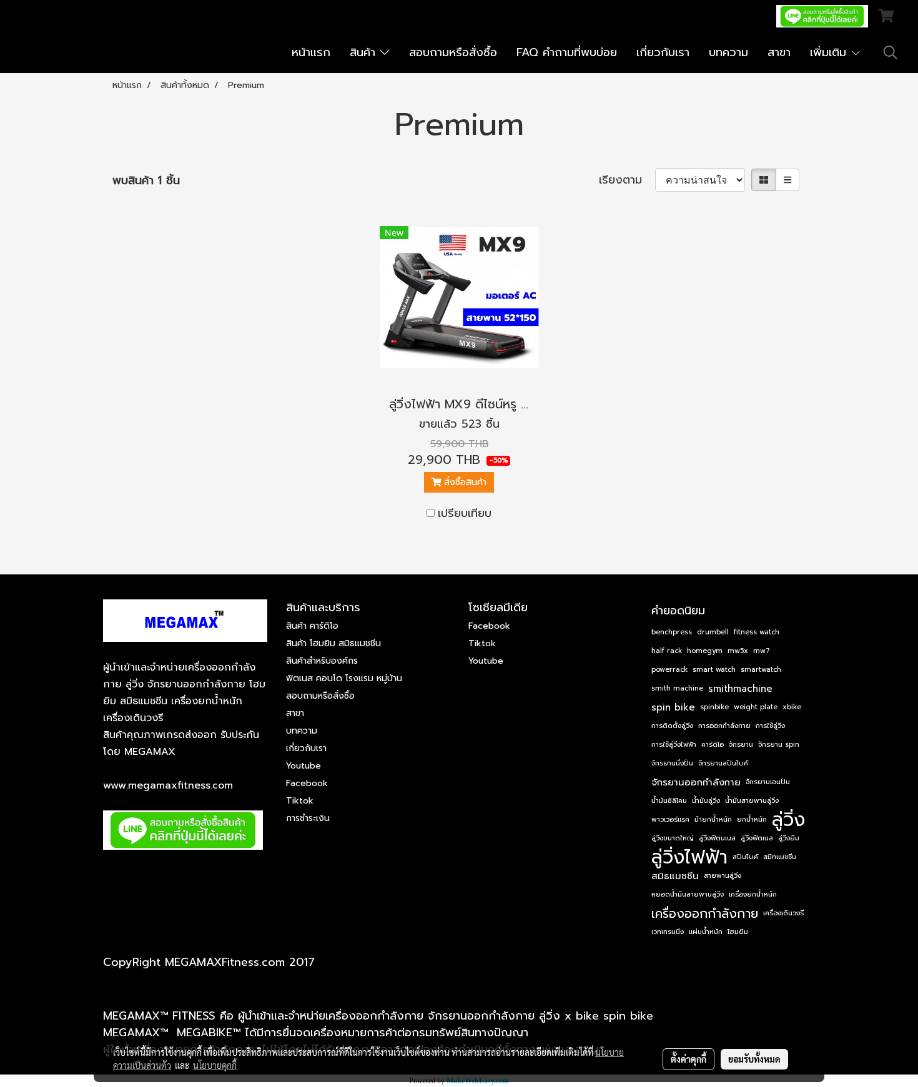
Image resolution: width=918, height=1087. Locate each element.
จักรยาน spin (778, 744)
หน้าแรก (311, 52)
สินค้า (365, 52)
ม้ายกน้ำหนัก (713, 819)
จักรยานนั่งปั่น (672, 763)
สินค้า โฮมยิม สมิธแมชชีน (333, 643)
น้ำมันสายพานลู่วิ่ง (752, 800)
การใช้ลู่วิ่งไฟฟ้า (673, 744)
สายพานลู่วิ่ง (722, 875)
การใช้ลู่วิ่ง (770, 726)
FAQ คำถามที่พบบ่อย (566, 52)
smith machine (677, 688)
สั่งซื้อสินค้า (463, 482)
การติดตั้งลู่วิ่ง (672, 726)
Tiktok (299, 800)
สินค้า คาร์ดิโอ (312, 625)
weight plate (755, 707)
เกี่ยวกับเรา (662, 52)
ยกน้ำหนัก (752, 819)
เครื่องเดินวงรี (783, 913)
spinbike (714, 707)
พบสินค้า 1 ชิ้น (146, 180)
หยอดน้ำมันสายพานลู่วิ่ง (687, 894)
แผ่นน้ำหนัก (706, 932)
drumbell (713, 632)
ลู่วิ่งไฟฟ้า (689, 857)
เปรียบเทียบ (464, 513)
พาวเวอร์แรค (670, 819)
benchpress (671, 632)
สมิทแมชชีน (779, 857)
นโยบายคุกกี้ (215, 1065)
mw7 (761, 651)
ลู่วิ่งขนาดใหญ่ (672, 838)
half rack (666, 651)
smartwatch (761, 669)
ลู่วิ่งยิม (788, 838)
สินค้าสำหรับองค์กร (322, 660)
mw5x (738, 651)
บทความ (728, 52)
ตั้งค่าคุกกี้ (688, 1059)
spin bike (673, 707)
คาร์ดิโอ (712, 744)
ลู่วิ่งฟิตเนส (757, 838)
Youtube (303, 765)
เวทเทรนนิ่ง (667, 932)
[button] (890, 52)
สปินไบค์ (745, 857)
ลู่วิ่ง (788, 819)
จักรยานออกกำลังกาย (696, 782)
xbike (791, 707)
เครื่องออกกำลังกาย (704, 913)
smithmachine (740, 689)
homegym (705, 651)
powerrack (669, 669)
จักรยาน (741, 744)
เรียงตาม (627, 180)
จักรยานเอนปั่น (768, 782)
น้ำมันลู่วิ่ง (706, 800)
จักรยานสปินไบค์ (723, 763)
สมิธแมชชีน (675, 876)
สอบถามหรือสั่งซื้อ (453, 52)
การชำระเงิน (308, 818)
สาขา (779, 52)
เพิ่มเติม (830, 52)
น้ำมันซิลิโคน (669, 800)
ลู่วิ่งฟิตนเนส (717, 838)
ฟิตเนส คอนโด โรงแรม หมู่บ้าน (344, 678)
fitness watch (756, 632)
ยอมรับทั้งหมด (754, 1059)
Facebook (307, 783)
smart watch (714, 669)
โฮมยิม (738, 932)
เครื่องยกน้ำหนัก (753, 894)
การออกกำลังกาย (724, 726)
